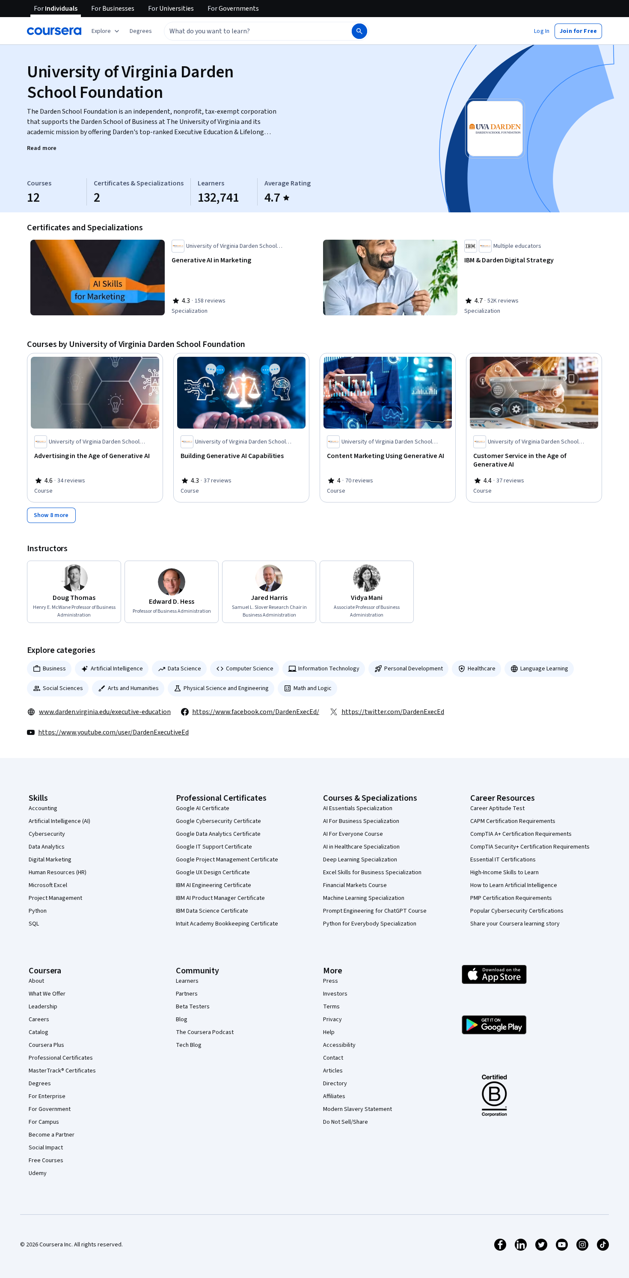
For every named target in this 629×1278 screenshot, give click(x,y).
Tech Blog (189, 1045)
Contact (333, 1058)
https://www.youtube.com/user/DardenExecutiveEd (113, 732)
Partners (187, 994)
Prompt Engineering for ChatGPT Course (375, 911)
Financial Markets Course (355, 885)
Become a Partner (51, 1135)
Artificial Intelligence (117, 668)
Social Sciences (63, 688)
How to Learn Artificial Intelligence (513, 885)
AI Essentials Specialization (357, 808)
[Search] (359, 31)
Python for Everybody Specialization (369, 924)
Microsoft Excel (48, 885)
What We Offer (47, 994)
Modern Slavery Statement (357, 1109)
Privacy (332, 1019)
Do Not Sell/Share (345, 1122)
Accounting (43, 808)
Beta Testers (193, 1006)
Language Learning (544, 668)
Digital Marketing (50, 859)
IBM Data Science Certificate (212, 911)
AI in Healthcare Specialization (361, 847)
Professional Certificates (61, 1058)
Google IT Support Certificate (214, 847)
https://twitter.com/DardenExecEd (392, 712)
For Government (50, 1109)
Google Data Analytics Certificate (218, 834)
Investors (335, 994)
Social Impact (46, 1147)
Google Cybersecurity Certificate (218, 821)
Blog (181, 1019)
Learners (187, 981)
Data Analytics (47, 847)
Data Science (184, 668)
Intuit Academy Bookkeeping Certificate (227, 924)
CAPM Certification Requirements (512, 821)
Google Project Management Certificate (227, 859)
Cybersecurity (47, 834)
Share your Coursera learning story (515, 924)
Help (329, 1032)
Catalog (38, 1032)
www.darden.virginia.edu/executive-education (105, 712)
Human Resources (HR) (57, 872)
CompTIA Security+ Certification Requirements (530, 847)
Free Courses (46, 1160)
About (36, 981)
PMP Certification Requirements (511, 898)
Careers (39, 1019)
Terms (331, 1006)
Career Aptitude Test (497, 808)
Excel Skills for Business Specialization (372, 872)
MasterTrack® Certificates (62, 1070)
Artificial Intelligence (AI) (59, 821)
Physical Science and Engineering (226, 688)
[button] (140, 31)
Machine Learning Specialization (363, 898)
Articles (333, 1070)
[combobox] (248, 31)
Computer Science (249, 668)
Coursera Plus (46, 1045)
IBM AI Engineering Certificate (213, 885)
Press (330, 981)
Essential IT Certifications (503, 859)
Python (38, 911)
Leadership (43, 1006)
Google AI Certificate (202, 808)
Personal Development (413, 668)
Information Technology (328, 668)
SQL (34, 924)
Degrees (40, 1083)
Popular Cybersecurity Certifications (517, 911)
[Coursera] (54, 31)
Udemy (38, 1173)
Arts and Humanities (133, 688)
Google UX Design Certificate (213, 872)
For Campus (44, 1122)
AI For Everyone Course (353, 834)
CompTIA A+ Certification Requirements (521, 834)
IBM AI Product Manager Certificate (220, 898)
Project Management (55, 898)
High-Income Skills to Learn (504, 872)
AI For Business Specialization (361, 821)
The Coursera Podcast (205, 1032)
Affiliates (334, 1096)
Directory (335, 1083)
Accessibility (339, 1045)
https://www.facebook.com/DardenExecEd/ (255, 712)
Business (54, 668)
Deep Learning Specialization (360, 859)
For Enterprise (47, 1096)
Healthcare (481, 668)
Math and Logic (313, 688)
